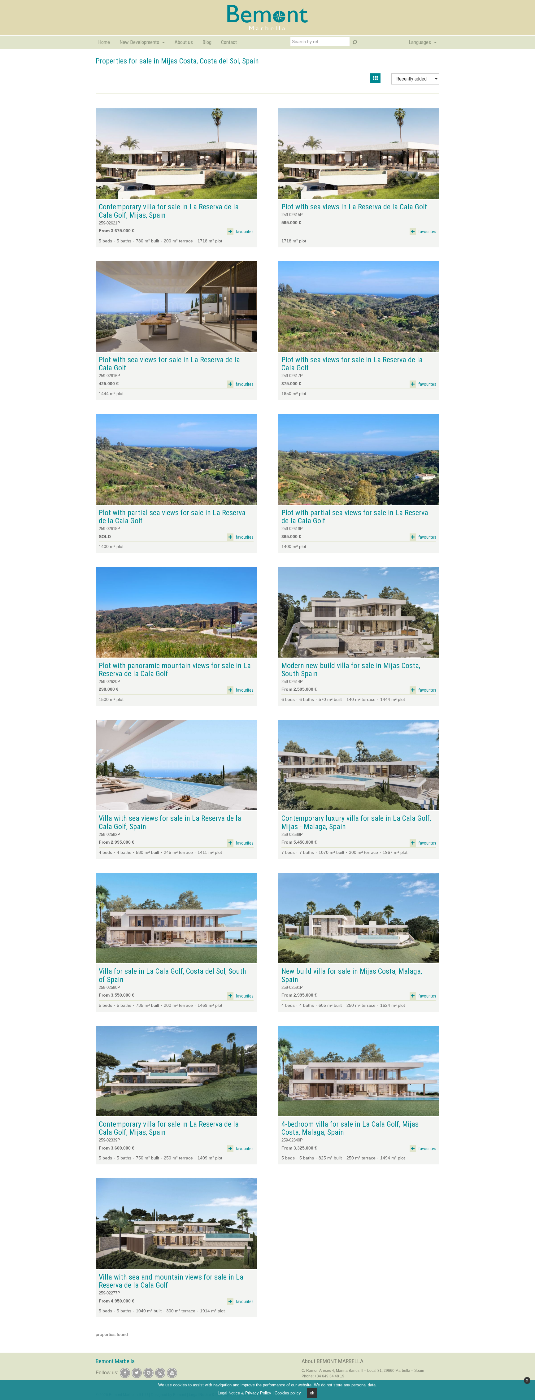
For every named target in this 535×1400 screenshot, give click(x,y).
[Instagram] (160, 1372)
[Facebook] (124, 1372)
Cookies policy (288, 1393)
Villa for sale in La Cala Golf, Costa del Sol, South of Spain (172, 975)
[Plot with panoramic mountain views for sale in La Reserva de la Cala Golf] (176, 612)
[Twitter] (136, 1372)
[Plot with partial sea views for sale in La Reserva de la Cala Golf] (176, 459)
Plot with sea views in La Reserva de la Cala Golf (354, 207)
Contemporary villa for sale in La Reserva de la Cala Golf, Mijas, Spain (169, 211)
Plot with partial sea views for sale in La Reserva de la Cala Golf (172, 517)
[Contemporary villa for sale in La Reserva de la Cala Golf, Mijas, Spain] (176, 153)
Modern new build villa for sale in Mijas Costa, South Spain (350, 670)
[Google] (148, 1372)
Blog (206, 42)
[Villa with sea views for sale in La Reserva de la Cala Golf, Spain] (176, 765)
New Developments (140, 42)
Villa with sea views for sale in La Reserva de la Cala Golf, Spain (170, 822)
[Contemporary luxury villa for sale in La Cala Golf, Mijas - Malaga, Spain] (358, 765)
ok (312, 1393)
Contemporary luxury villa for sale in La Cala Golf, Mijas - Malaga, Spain (356, 822)
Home (104, 42)
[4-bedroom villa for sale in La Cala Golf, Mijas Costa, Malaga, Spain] (358, 1071)
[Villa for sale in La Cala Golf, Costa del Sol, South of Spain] (176, 918)
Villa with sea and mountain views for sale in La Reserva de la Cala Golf (171, 1281)
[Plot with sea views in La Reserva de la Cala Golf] (358, 153)
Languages (420, 42)
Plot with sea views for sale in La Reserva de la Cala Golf (169, 364)
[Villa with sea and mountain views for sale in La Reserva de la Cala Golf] (176, 1223)
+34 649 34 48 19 (329, 1376)
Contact (229, 42)
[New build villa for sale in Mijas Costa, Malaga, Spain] (358, 918)
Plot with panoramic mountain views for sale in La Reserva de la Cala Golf (175, 670)
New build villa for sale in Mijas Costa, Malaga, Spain (351, 975)
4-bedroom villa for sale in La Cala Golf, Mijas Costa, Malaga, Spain (350, 1128)
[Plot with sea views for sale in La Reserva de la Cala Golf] (176, 306)
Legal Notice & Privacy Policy (244, 1393)
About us (184, 42)
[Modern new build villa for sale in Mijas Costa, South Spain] (358, 612)
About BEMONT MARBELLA (332, 1361)
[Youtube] (171, 1372)
